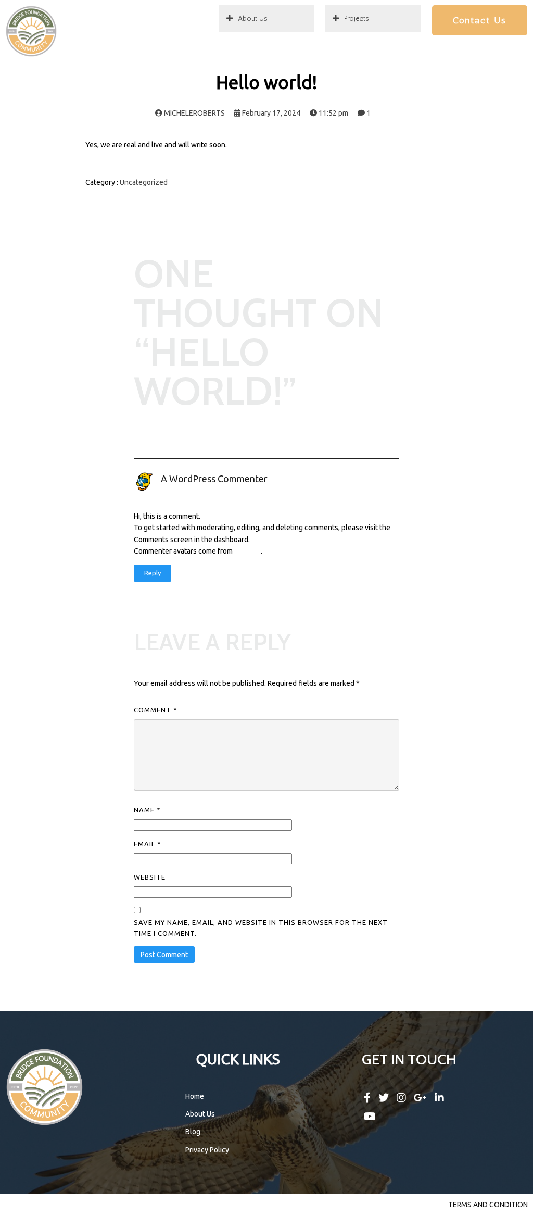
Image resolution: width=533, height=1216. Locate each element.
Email (147, 843)
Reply (152, 572)
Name (147, 809)
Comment (155, 709)
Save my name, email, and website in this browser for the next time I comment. (261, 928)
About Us (253, 18)
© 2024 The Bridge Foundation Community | (86, 1204)
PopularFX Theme (199, 1204)
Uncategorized (144, 182)
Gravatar (247, 551)
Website (150, 877)
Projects (356, 18)
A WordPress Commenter (214, 478)
